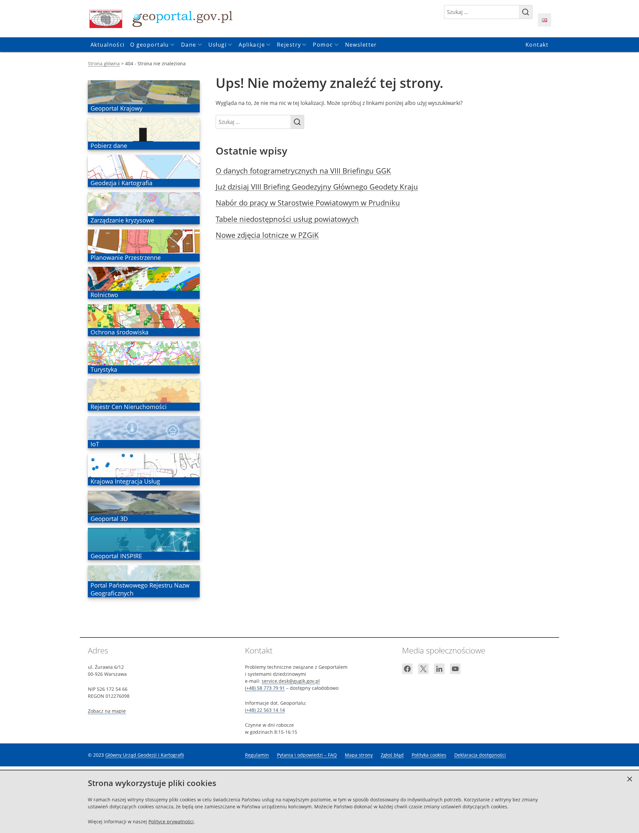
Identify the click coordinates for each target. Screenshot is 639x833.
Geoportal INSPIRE (116, 556)
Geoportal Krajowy (116, 108)
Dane (188, 44)
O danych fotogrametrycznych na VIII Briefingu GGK (303, 171)
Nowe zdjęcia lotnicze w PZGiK (267, 235)
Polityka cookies (429, 755)
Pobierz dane (108, 146)
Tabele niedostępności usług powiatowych (287, 219)
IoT (100, 444)
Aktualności (108, 44)
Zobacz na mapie (107, 711)
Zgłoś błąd (392, 755)
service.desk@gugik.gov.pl (291, 681)
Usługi (217, 44)
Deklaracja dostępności (480, 755)
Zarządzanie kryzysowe (122, 220)
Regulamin (257, 755)
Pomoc (323, 44)
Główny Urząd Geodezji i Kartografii (144, 755)
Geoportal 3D (109, 519)
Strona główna (104, 63)
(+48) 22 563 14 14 (265, 710)
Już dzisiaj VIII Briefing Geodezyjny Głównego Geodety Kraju (317, 187)
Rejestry (289, 44)
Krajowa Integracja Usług (125, 481)
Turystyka (103, 369)
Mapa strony (359, 755)
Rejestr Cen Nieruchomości (128, 407)
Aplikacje (252, 44)
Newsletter (361, 44)
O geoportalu (149, 44)
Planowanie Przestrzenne (125, 257)
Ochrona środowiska (119, 332)
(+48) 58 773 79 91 (265, 688)
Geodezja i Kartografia (121, 183)
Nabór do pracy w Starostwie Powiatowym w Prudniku (308, 203)
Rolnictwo (104, 295)
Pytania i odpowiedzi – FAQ (307, 755)
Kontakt (537, 44)
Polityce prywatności (171, 821)
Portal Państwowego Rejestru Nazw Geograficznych (139, 589)
